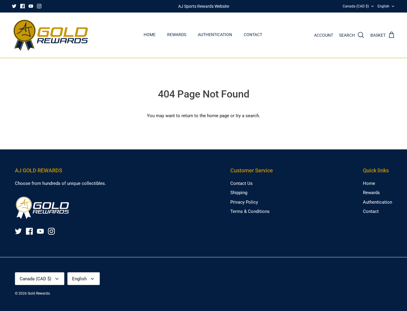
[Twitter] (14, 6)
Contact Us (241, 183)
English (383, 6)
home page (218, 115)
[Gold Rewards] (50, 35)
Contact (253, 34)
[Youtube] (31, 6)
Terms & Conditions (250, 211)
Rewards (176, 34)
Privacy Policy (244, 202)
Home (150, 34)
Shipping (238, 192)
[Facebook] (22, 6)
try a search (247, 115)
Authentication (215, 34)
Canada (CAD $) (356, 6)
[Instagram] (39, 6)
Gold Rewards (39, 293)
